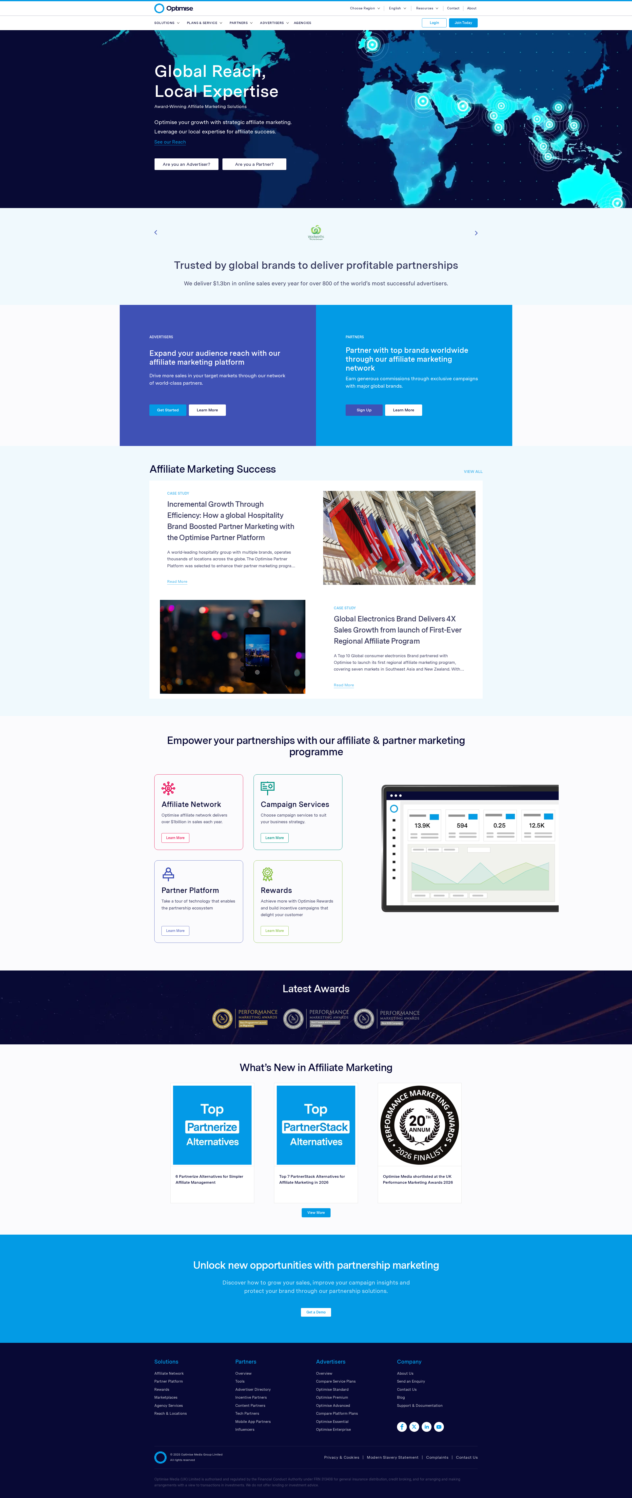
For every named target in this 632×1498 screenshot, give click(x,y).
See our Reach (170, 142)
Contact (453, 8)
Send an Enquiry (411, 1381)
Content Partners (250, 1405)
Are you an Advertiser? (186, 164)
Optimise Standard (332, 1389)
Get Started (168, 410)
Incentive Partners (251, 1397)
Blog (401, 1397)
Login (434, 23)
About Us (405, 1373)
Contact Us (407, 1389)
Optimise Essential (332, 1421)
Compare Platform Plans (337, 1413)
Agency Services (168, 1405)
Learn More (207, 410)
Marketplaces (166, 1397)
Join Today (463, 23)
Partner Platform (168, 1381)
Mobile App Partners (253, 1421)
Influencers (245, 1429)
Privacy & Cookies (341, 1457)
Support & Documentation (420, 1405)
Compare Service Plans (336, 1381)
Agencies (302, 23)
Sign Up (364, 410)
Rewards (161, 1389)
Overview (243, 1373)
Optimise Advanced (333, 1405)
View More (316, 1213)
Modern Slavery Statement (392, 1457)
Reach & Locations (170, 1413)
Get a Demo (316, 1312)
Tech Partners (247, 1413)
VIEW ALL (473, 471)
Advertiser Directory (253, 1389)
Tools (240, 1381)
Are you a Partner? (254, 164)
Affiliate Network (169, 1373)
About (471, 8)
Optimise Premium (332, 1397)
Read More (177, 581)
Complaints (437, 1457)
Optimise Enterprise (333, 1429)
